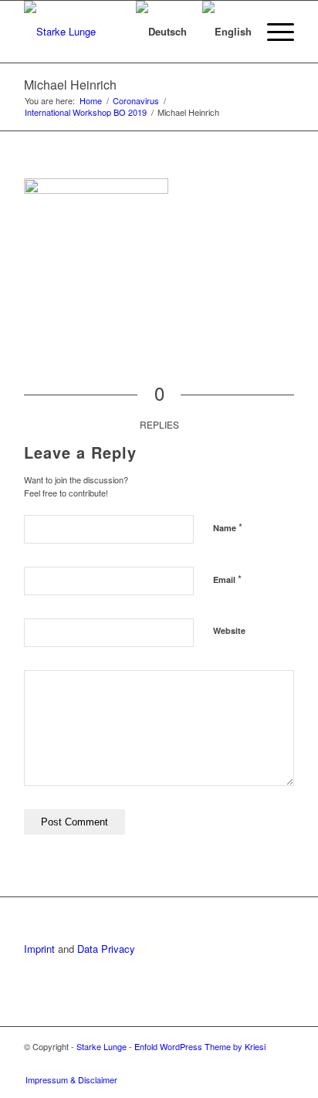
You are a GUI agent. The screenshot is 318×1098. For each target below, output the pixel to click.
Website (229, 630)
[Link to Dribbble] (282, 1063)
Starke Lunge (101, 1046)
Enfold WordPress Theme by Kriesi (200, 1046)
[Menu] (273, 32)
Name (227, 527)
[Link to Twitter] (259, 1063)
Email (227, 578)
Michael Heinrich (70, 84)
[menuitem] (105, 32)
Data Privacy (106, 948)
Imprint (39, 948)
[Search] (105, 32)
